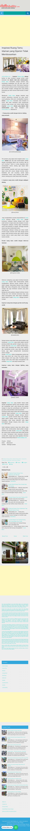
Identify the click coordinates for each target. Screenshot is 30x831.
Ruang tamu (21, 76)
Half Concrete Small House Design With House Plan (17, 757)
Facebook (11, 462)
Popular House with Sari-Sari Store (14, 744)
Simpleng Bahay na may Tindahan (14, 791)
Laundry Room (5, 682)
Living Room (4, 673)
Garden (3, 680)
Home (15, 536)
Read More (13, 481)
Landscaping (4, 687)
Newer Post (5, 536)
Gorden (3, 685)
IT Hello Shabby (8, 824)
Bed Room (4, 675)
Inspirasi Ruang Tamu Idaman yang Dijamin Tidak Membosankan (15, 51)
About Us (4, 801)
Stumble (5, 464)
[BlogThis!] (4, 467)
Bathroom (4, 677)
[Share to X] (6, 467)
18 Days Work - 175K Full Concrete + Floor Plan (16, 751)
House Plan (4, 668)
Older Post (25, 536)
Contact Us (4, 804)
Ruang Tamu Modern (16, 460)
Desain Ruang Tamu (17, 458)
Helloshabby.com (6, 76)
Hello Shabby (20, 822)
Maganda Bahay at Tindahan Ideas (14, 778)
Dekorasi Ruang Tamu (7, 458)
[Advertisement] (15, 31)
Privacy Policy (5, 806)
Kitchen (3, 670)
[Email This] (3, 467)
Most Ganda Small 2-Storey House (14, 772)
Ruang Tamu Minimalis (6, 460)
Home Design (5, 665)
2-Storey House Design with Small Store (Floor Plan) (17, 785)
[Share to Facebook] (7, 467)
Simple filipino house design (7, 809)
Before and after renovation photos (9, 811)
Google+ (25, 462)
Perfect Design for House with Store (14, 730)
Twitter (18, 462)
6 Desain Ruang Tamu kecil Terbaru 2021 (18, 497)
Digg (11, 464)
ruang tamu (11, 95)
